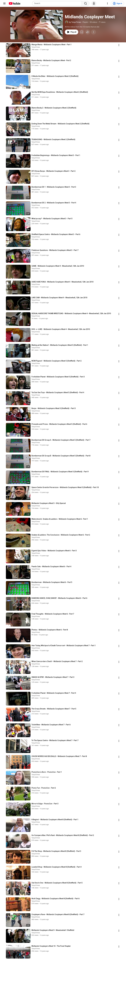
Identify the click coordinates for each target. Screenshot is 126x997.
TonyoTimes (36, 47)
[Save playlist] (81, 32)
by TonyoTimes (75, 22)
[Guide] (4, 3)
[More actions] (93, 32)
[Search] (85, 3)
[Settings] (107, 3)
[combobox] (57, 3)
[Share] (87, 32)
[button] (36, 24)
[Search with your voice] (93, 3)
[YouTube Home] (14, 3)
